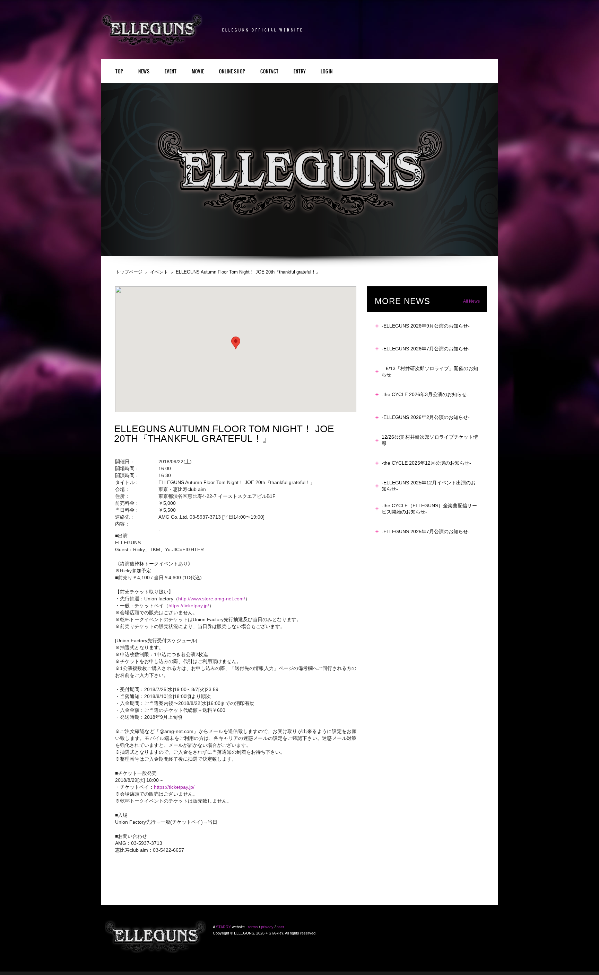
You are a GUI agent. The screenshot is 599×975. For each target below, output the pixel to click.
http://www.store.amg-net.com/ (211, 598)
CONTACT (269, 71)
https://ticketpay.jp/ (188, 605)
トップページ (128, 272)
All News (471, 301)
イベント (159, 272)
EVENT (171, 71)
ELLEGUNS (155, 936)
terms (253, 927)
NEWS (144, 71)
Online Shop (232, 71)
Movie (198, 71)
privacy (267, 927)
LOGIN (327, 71)
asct (280, 927)
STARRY (223, 927)
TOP (119, 71)
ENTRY (300, 71)
